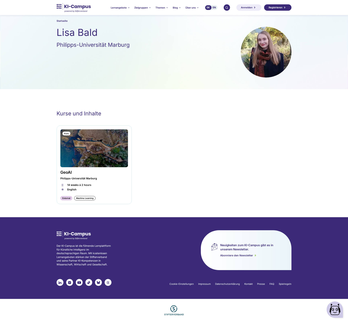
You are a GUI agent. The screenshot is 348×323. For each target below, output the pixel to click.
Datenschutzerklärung (227, 283)
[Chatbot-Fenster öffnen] (335, 310)
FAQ (272, 283)
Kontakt (248, 283)
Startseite (62, 20)
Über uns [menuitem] (190, 7)
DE (208, 7)
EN (214, 7)
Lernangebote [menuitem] (119, 7)
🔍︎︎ (226, 7)
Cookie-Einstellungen (181, 283)
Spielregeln (285, 283)
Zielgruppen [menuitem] (141, 7)
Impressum (204, 283)
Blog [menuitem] (175, 7)
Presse (261, 283)
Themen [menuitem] (160, 7)
